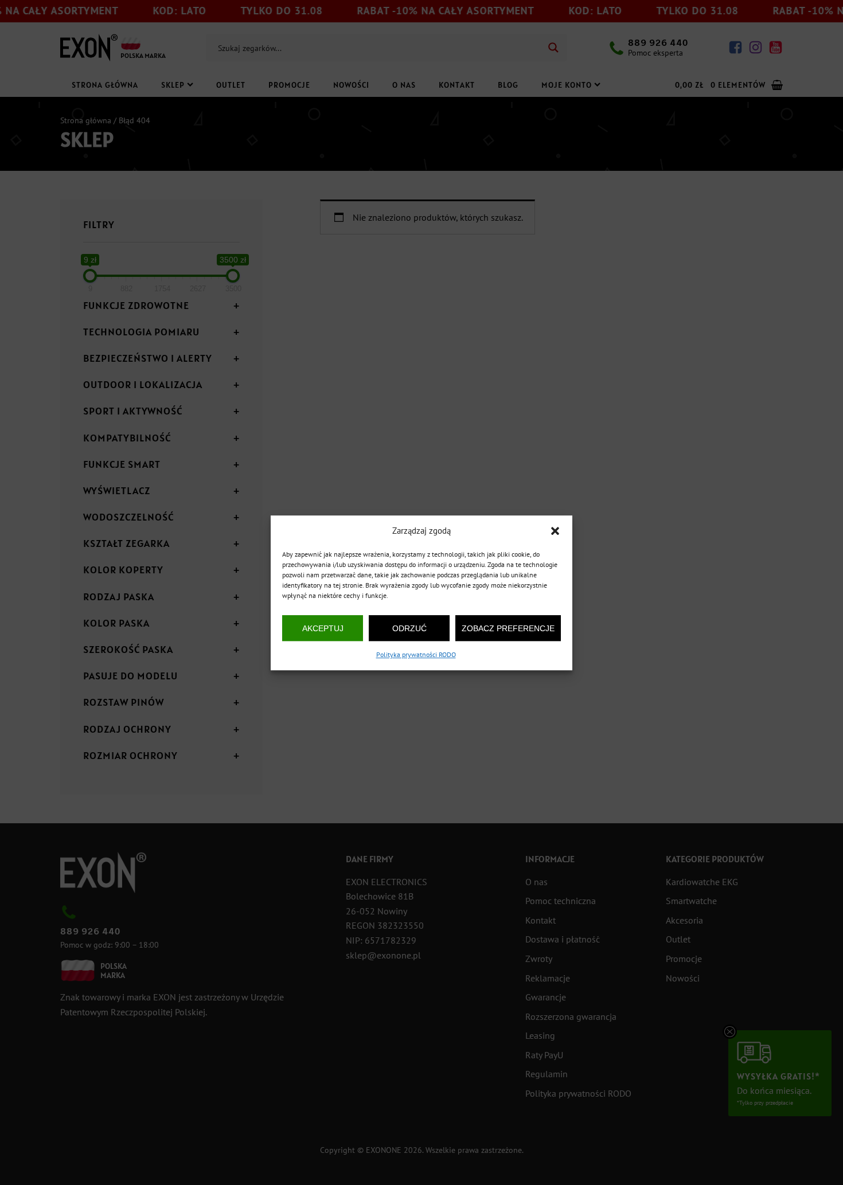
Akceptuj (323, 627)
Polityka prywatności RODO (416, 654)
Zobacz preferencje (508, 627)
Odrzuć (409, 627)
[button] (555, 531)
